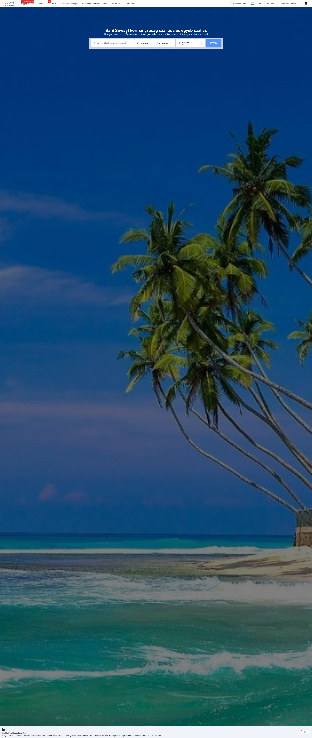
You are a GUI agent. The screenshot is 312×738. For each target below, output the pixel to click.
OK (305, 732)
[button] (252, 3)
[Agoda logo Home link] (9, 3)
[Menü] (306, 3)
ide (163, 735)
